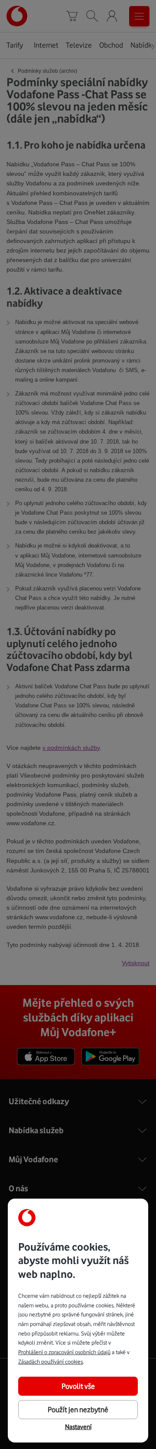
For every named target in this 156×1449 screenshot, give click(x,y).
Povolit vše (78, 1386)
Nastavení (78, 1427)
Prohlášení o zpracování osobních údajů (64, 1352)
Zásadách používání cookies (50, 1361)
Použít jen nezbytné (78, 1409)
